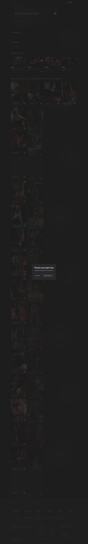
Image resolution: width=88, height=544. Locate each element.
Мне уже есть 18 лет (48, 275)
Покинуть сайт (37, 275)
